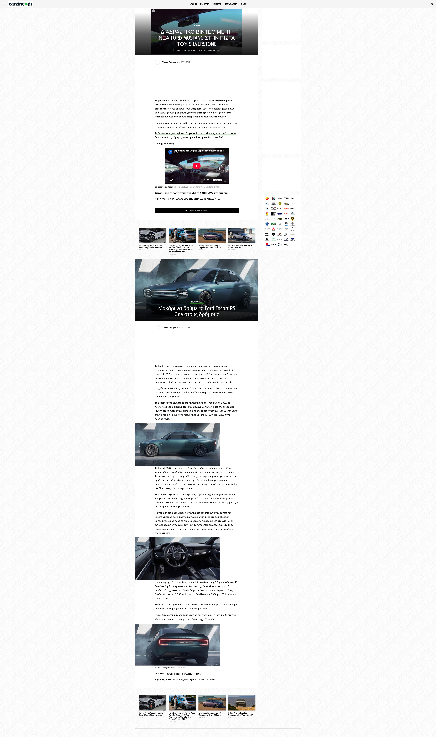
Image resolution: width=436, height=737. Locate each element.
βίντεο (216, 187)
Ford (174, 187)
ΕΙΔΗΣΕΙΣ (204, 4)
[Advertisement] (282, 118)
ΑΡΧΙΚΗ (193, 4)
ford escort (181, 668)
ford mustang (182, 187)
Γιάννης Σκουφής (169, 62)
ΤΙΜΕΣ (243, 4)
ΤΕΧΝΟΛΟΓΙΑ (231, 4)
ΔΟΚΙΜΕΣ (217, 4)
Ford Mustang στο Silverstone (201, 187)
